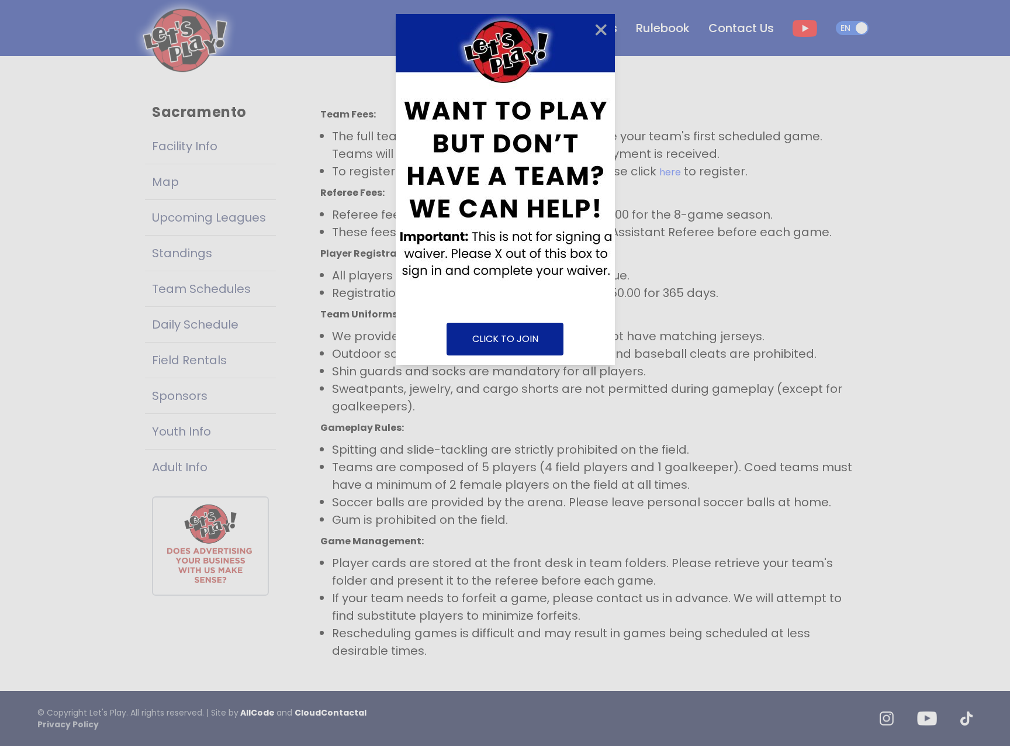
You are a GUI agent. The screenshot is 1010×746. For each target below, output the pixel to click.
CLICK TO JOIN (505, 339)
